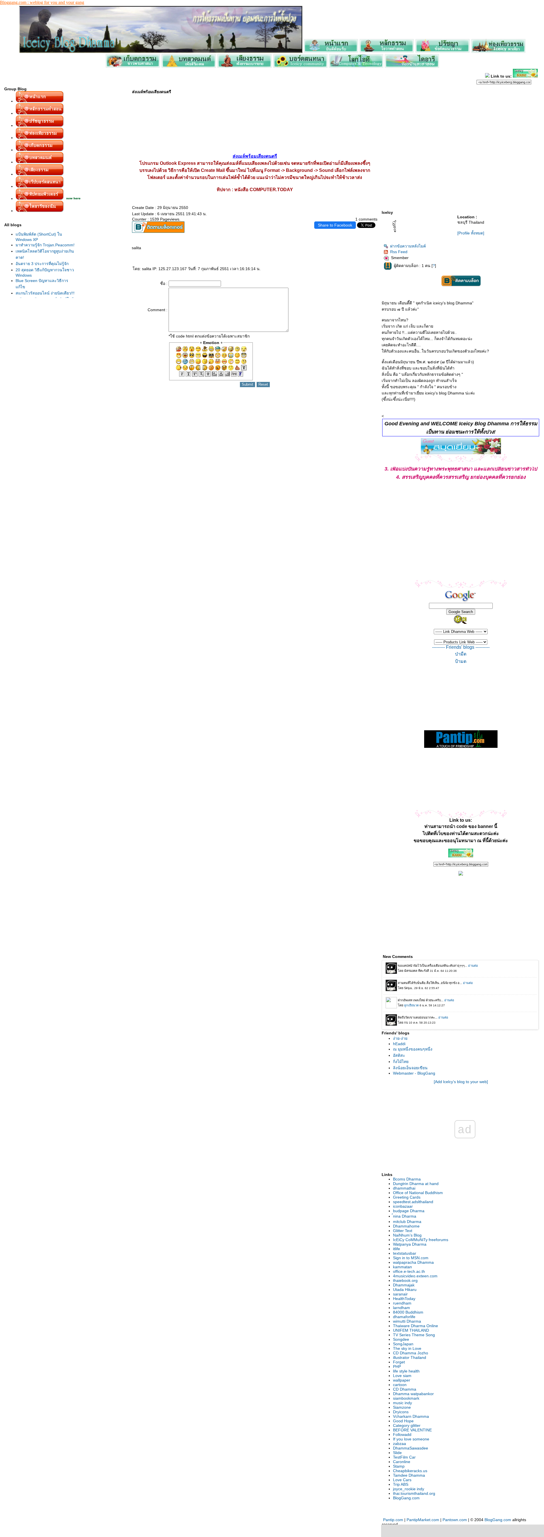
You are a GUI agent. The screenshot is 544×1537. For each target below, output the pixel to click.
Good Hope (403, 1421)
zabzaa (399, 1443)
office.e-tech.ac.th (409, 1271)
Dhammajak (404, 1285)
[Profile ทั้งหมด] (470, 233)
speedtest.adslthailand (413, 1201)
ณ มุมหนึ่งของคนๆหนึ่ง (412, 1049)
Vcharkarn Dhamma (411, 1416)
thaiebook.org (405, 1280)
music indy (402, 1403)
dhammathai (404, 1188)
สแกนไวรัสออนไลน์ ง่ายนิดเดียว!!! (45, 293)
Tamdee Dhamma (409, 1475)
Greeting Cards (406, 1197)
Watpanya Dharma (409, 1244)
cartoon (400, 1384)
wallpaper (401, 1380)
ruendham (402, 1303)
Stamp (399, 1466)
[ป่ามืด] (461, 654)
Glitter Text (402, 1230)
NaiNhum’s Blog (407, 1235)
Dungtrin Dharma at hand (416, 1183)
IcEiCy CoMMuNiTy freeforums (420, 1239)
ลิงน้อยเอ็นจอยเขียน (410, 1068)
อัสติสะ (399, 1055)
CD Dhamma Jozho (410, 1353)
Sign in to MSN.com (410, 1258)
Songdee (401, 1339)
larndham (401, 1307)
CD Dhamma (404, 1389)
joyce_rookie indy (408, 1489)
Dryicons (401, 1412)
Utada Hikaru (404, 1289)
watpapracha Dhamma (413, 1262)
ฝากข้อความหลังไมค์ (408, 246)
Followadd (402, 1434)
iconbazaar (403, 1206)
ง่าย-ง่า (400, 1038)
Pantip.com (393, 1519)
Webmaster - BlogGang (414, 1073)
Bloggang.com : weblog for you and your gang (42, 2)
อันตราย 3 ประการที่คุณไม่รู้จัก (42, 263)
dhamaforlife (404, 1316)
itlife (396, 1248)
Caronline (401, 1461)
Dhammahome (406, 1226)
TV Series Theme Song (414, 1335)
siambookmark (406, 1398)
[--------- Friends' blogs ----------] (461, 647)
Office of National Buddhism (418, 1192)
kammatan (402, 1267)
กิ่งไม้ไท (401, 1061)
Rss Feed (398, 251)
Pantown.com (455, 1519)
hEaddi (399, 1043)
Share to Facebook (335, 225)
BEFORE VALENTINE (412, 1430)
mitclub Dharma (407, 1221)
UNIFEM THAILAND (411, 1330)
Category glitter (406, 1425)
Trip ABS (400, 1484)
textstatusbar (404, 1253)
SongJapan (403, 1344)
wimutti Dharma (407, 1321)
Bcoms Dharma (407, 1179)
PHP (397, 1366)
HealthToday (404, 1298)
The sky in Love (407, 1348)
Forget (399, 1362)
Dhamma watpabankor (413, 1393)
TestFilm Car (404, 1457)
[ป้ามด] (461, 661)
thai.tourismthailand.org (414, 1493)
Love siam (402, 1375)
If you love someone (411, 1439)
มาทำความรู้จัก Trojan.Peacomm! (45, 245)
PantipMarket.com (423, 1519)
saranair (400, 1294)
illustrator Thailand (409, 1357)
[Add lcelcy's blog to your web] (461, 1081)
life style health (406, 1371)
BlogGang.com (406, 1498)
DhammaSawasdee (410, 1448)
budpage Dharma (408, 1211)
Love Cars (402, 1480)
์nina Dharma (404, 1216)
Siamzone (402, 1407)
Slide (397, 1452)
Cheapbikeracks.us (410, 1470)
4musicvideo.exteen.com (415, 1276)
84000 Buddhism (408, 1312)
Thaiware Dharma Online (415, 1325)
